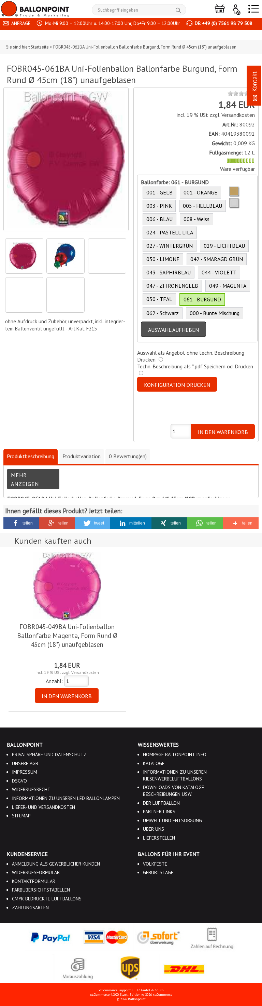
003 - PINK (159, 205)
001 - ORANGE (200, 192)
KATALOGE (153, 763)
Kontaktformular (33, 881)
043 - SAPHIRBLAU (168, 272)
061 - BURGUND (202, 299)
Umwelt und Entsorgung (172, 820)
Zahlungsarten (30, 908)
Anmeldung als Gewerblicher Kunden (56, 864)
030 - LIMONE (162, 259)
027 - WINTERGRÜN (169, 245)
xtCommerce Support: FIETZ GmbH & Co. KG (131, 990)
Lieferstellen (159, 838)
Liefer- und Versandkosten (43, 807)
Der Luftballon (161, 803)
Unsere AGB (25, 763)
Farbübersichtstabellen (41, 890)
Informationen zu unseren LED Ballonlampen (66, 798)
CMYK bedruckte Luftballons (47, 899)
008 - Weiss (196, 219)
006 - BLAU (159, 219)
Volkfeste (155, 864)
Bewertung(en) (128, 456)
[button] (21, 523)
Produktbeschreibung (30, 456)
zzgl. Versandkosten (232, 114)
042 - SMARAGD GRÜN (216, 259)
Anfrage (20, 23)
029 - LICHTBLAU (224, 245)
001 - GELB (159, 192)
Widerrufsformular (36, 872)
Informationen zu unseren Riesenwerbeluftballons (175, 775)
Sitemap (21, 816)
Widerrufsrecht (31, 789)
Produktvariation (81, 456)
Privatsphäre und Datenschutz (49, 754)
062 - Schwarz (162, 313)
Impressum (24, 772)
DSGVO (19, 781)
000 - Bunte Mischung (214, 313)
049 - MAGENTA (227, 285)
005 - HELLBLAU (202, 205)
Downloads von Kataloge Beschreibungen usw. (173, 790)
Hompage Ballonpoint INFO (174, 754)
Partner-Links (159, 811)
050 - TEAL (159, 299)
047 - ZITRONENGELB (172, 285)
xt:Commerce (162, 994)
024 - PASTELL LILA (169, 232)
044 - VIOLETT (219, 272)
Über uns (153, 829)
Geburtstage (158, 872)
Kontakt (254, 82)
